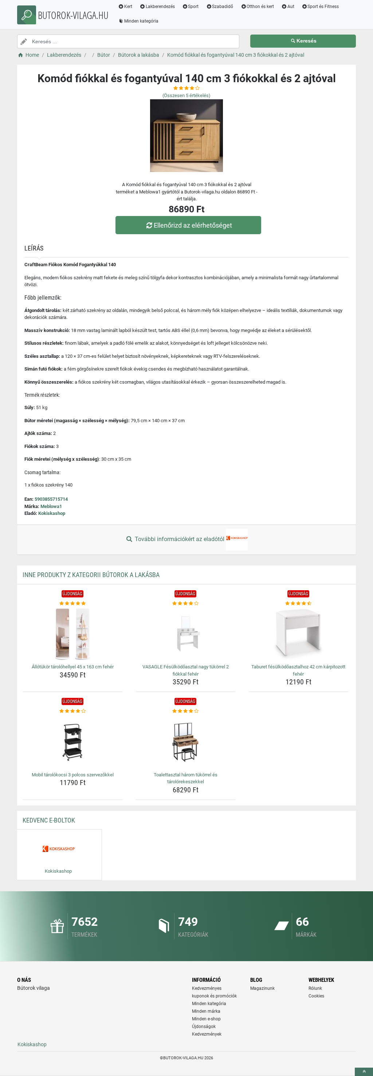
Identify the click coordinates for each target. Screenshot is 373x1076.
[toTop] (364, 1072)
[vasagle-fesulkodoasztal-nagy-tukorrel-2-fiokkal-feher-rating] (185, 603)
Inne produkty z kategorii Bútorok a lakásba (91, 575)
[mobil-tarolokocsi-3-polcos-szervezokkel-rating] (72, 711)
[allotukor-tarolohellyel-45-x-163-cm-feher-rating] (72, 603)
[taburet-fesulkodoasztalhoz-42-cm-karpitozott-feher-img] (298, 634)
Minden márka (206, 1011)
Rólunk (315, 988)
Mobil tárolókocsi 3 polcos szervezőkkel (73, 774)
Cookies (316, 996)
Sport (193, 6)
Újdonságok (204, 1026)
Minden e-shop (206, 1018)
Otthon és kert (260, 6)
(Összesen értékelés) (186, 95)
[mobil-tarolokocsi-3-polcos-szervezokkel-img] (72, 742)
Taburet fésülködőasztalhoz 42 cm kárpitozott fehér (298, 670)
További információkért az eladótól (179, 539)
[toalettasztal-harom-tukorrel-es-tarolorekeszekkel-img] (185, 742)
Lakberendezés (160, 6)
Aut (290, 6)
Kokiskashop (51, 513)
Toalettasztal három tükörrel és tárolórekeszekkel (185, 778)
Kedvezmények (206, 1034)
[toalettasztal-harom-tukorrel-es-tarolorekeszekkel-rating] (185, 711)
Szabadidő (222, 6)
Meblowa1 (51, 506)
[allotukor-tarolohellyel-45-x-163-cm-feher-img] (72, 634)
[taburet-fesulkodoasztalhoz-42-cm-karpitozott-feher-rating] (298, 603)
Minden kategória (141, 21)
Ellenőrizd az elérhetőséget (193, 225)
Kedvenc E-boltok (49, 820)
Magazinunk (262, 988)
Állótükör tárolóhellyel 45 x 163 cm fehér (73, 666)
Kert (128, 6)
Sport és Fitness (323, 6)
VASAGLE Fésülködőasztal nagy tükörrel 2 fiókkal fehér (185, 670)
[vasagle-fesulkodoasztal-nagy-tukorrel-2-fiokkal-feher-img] (185, 634)
